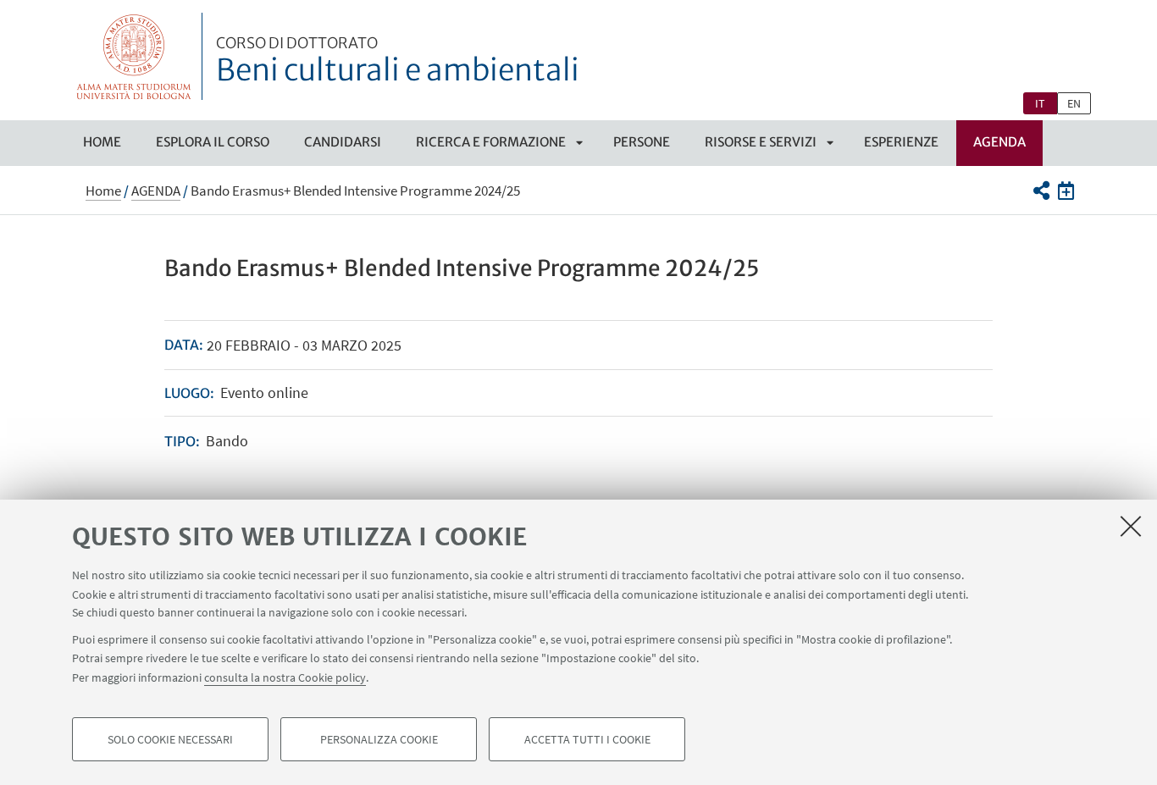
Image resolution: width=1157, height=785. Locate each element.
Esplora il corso (212, 142)
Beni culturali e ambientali (397, 62)
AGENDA (999, 142)
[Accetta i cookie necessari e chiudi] (1130, 525)
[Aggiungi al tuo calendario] (1066, 190)
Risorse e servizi (761, 142)
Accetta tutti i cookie (587, 739)
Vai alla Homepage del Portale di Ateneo (134, 56)
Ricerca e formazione (491, 142)
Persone (641, 142)
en (1074, 103)
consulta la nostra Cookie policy (285, 676)
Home (102, 142)
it (1040, 103)
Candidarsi (342, 142)
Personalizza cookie (379, 739)
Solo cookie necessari (170, 739)
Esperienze (901, 142)
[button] (1040, 190)
